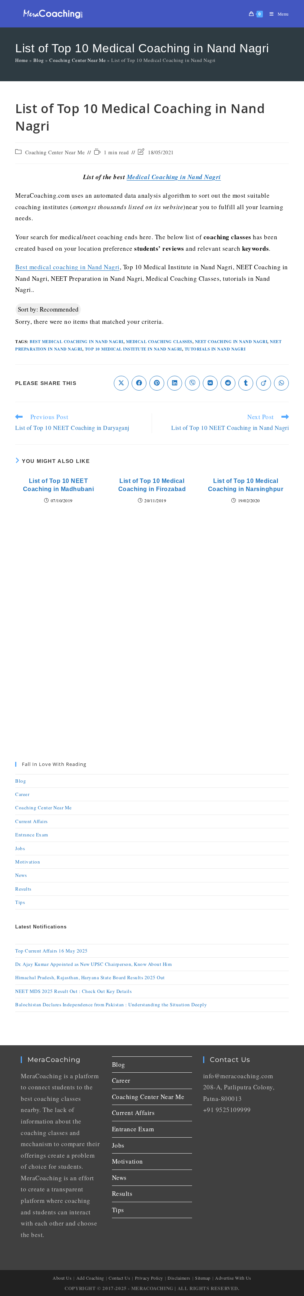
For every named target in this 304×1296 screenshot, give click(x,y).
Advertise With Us (233, 1278)
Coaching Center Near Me (77, 60)
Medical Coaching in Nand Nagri (174, 176)
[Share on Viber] (192, 383)
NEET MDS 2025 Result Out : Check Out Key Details (73, 991)
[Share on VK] (210, 383)
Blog (38, 60)
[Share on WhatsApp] (281, 383)
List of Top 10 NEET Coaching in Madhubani (58, 485)
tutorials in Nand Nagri (215, 349)
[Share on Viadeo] (263, 383)
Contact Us (119, 1278)
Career (22, 794)
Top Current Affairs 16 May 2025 (51, 950)
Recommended (48, 309)
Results (23, 888)
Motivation (27, 861)
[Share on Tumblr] (245, 383)
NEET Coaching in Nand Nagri (231, 342)
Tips (20, 902)
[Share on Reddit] (228, 383)
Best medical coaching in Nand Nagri (67, 267)
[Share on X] (121, 383)
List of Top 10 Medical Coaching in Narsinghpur (246, 485)
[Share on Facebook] (139, 383)
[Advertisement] (152, 576)
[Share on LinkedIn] (174, 383)
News (21, 875)
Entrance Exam (31, 834)
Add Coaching (90, 1278)
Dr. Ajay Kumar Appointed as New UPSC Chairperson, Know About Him (93, 964)
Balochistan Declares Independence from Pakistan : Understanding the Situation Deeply (111, 1004)
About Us (62, 1278)
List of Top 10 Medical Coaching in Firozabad (152, 485)
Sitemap (203, 1278)
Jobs (20, 848)
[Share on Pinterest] (156, 383)
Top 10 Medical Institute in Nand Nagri (133, 349)
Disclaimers (179, 1278)
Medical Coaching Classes (159, 342)
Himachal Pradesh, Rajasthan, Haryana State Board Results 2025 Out (90, 977)
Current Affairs (31, 821)
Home (21, 60)
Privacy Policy (149, 1278)
